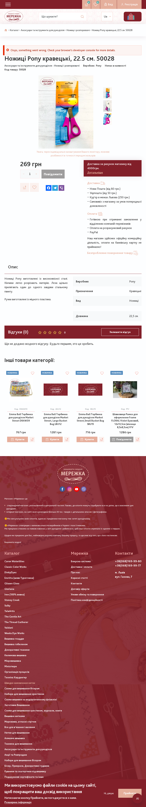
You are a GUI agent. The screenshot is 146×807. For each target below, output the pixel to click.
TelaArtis (9, 611)
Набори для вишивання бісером (22, 760)
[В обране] (34, 187)
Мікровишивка (12, 660)
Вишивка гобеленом (16, 644)
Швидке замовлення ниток (19, 682)
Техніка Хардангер (15, 677)
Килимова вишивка (15, 655)
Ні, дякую (109, 793)
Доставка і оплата (81, 566)
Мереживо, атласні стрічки (20, 721)
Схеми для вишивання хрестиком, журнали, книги (33, 710)
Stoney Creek (11, 600)
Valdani (8, 627)
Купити (19, 439)
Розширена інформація (18, 802)
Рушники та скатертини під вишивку (25, 771)
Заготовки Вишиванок (17, 705)
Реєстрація (131, 4)
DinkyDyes (10, 572)
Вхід (110, 4)
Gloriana (9, 589)
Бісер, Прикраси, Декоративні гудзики (26, 765)
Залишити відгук (120, 332)
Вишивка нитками (14, 716)
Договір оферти (80, 589)
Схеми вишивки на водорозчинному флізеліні (30, 699)
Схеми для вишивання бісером (22, 688)
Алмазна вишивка (14, 738)
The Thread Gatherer (16, 622)
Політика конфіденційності (87, 600)
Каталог (14, 30)
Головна (5, 30)
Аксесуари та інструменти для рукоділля (42, 30)
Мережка (79, 553)
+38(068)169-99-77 (128, 565)
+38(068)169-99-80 (128, 561)
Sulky (7, 605)
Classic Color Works (15, 566)
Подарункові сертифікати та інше (24, 776)
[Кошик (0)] (130, 16)
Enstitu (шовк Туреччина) (19, 577)
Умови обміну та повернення (87, 594)
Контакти (76, 583)
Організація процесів (16, 671)
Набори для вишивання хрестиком (24, 694)
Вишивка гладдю (14, 638)
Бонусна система (81, 561)
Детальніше (95, 172)
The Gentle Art (12, 616)
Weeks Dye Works (14, 633)
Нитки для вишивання (17, 732)
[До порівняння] (24, 187)
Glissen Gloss (11, 583)
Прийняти (130, 793)
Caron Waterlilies (14, 561)
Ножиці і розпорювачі (78, 30)
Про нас (75, 572)
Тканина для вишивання (18, 743)
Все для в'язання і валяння (19, 727)
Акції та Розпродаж (15, 754)
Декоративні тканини (17, 649)
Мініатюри (10, 666)
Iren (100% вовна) (14, 594)
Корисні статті (79, 577)
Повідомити (53, 174)
